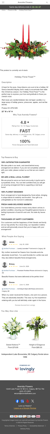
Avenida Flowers (25, 2)
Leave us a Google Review (25, 408)
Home (3, 10)
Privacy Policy (22, 425)
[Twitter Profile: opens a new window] (32, 401)
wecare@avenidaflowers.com (25, 393)
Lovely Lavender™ (23, 248)
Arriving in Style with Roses (26, 289)
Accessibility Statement (37, 425)
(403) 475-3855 (25, 391)
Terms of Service (9, 425)
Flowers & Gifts (12, 10)
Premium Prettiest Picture (26, 270)
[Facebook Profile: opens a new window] (17, 401)
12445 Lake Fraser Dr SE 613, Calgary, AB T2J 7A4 (25, 389)
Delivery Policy (25, 428)
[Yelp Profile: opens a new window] (27, 401)
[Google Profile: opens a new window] (22, 401)
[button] (45, 429)
